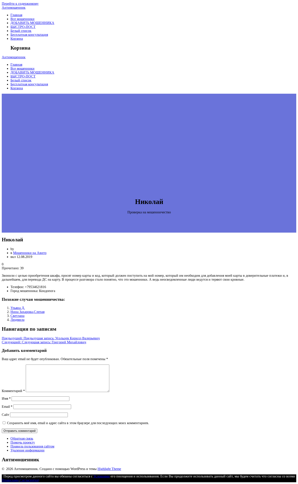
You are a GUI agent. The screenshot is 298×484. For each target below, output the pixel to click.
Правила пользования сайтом (32, 446)
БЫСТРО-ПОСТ (23, 27)
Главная (16, 15)
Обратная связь (21, 438)
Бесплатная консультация (29, 34)
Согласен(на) (29, 480)
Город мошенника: (24, 291)
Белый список (20, 31)
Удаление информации (27, 450)
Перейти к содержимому (20, 3)
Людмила (17, 320)
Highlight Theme (109, 469)
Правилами (10, 480)
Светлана (17, 316)
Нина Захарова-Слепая (27, 312)
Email (7, 406)
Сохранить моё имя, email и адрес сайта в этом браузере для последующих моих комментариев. (78, 423)
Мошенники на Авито (29, 253)
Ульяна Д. (17, 308)
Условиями (101, 476)
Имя (6, 398)
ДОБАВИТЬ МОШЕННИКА (32, 23)
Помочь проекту (22, 442)
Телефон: (17, 287)
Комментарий (13, 391)
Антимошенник (14, 7)
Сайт (5, 415)
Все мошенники (22, 19)
